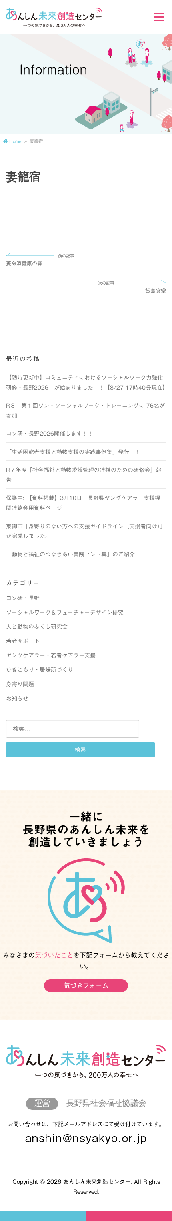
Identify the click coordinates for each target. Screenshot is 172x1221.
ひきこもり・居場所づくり (39, 670)
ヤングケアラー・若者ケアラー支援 (51, 655)
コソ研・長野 (23, 598)
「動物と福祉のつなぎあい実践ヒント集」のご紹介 (70, 554)
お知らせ (17, 698)
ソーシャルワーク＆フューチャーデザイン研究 (65, 612)
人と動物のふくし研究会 (37, 626)
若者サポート (23, 641)
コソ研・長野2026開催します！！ (49, 433)
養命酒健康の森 (40, 260)
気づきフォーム (86, 985)
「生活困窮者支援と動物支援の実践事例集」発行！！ (73, 452)
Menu (159, 17)
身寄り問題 (20, 684)
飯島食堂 (132, 287)
